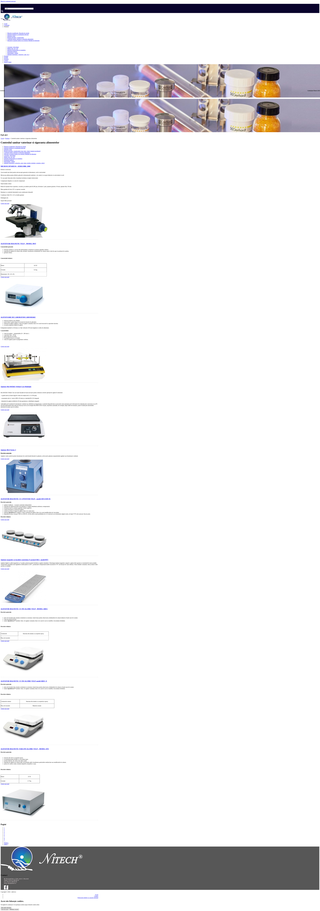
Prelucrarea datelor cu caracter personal (88, 897)
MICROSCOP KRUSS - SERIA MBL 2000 (15, 166)
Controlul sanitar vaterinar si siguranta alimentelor (20, 39)
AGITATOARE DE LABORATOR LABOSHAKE (18, 317)
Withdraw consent (14, 909)
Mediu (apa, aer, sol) (12, 48)
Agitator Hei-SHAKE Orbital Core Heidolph (16, 387)
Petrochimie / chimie (12, 53)
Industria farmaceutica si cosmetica (16, 50)
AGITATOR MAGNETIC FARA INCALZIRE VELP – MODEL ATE (25, 749)
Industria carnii (11, 36)
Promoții (6, 59)
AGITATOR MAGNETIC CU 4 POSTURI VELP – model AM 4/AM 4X (25, 499)
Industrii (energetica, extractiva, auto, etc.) (18, 54)
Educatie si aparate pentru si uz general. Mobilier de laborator (23, 40)
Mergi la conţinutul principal (8, 1)
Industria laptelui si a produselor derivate (18, 34)
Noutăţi (6, 57)
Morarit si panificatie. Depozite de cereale (18, 33)
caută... (3, 8)
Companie (6, 25)
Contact (6, 60)
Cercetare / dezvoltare (13, 47)
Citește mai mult (5, 203)
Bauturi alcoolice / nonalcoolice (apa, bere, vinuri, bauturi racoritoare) (22, 151)
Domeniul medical (12, 51)
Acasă (5, 23)
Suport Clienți (7, 62)
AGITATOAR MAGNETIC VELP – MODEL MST (18, 244)
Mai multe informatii (6, 907)
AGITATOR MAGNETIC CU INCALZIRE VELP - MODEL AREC (24, 609)
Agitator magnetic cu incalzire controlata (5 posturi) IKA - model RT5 (24, 560)
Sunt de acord (4, 909)
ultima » (6, 844)
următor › (6, 843)
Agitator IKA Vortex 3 (8, 450)
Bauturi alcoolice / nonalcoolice (15, 37)
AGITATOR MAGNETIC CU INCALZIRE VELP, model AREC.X (24, 681)
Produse (6, 56)
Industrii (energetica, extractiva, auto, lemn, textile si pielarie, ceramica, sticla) (24, 163)
